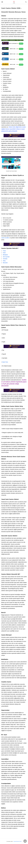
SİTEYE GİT (21, 43)
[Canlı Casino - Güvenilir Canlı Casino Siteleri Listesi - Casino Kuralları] (14, 2)
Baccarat (5, 262)
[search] (26, 2)
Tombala (5, 258)
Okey (4, 260)
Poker (4, 250)
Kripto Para (5, 362)
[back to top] (25, 841)
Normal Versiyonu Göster (18, 841)
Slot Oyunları (6, 256)
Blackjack (5, 254)
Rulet (4, 252)
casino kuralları (5, 237)
